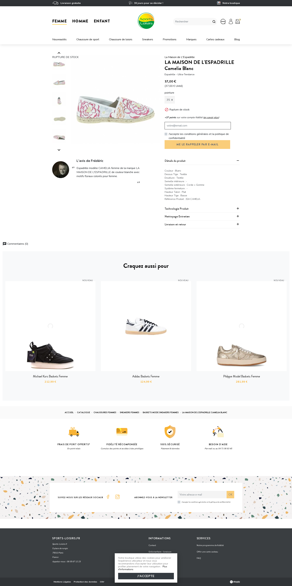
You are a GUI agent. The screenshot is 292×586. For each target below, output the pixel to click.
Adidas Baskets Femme (146, 376)
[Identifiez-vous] (231, 21)
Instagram (117, 496)
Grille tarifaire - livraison (160, 551)
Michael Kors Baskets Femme (50, 376)
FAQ (199, 558)
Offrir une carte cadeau (207, 551)
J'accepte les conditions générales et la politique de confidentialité (199, 136)
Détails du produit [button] (175, 161)
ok (230, 494)
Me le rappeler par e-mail (197, 144)
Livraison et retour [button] (175, 224)
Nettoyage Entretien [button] (177, 216)
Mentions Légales (62, 581)
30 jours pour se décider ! (148, 3)
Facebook (108, 496)
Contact (152, 545)
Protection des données (85, 581)
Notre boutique (231, 3)
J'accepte (146, 576)
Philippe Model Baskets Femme (241, 376)
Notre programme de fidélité (210, 545)
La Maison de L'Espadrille (180, 57)
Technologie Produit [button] (177, 209)
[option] (115, 99)
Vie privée (84, 464)
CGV (102, 581)
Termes (94, 464)
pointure (169, 93)
